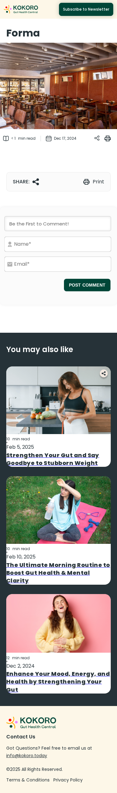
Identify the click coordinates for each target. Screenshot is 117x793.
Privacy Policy (68, 780)
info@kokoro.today (26, 755)
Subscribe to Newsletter (86, 9)
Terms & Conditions (28, 780)
